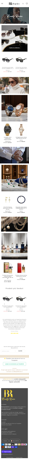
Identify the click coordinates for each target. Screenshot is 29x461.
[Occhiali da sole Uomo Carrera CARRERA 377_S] (8, 60)
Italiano (5, 440)
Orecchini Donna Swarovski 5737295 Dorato (7, 208)
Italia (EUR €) (15, 440)
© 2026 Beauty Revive (7, 454)
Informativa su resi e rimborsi (8, 434)
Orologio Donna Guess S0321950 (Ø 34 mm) (21, 138)
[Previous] (4, 304)
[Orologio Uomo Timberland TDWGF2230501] (8, 130)
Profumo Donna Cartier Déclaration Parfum (21, 276)
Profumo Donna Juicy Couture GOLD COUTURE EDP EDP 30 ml (7, 277)
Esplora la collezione (14, 47)
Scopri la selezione (14, 187)
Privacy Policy (10, 457)
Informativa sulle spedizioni (8, 431)
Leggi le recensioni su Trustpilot (14, 363)
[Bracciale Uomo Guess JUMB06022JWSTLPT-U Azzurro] (21, 199)
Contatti (3, 422)
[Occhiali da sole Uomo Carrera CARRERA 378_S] (21, 60)
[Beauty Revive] (14, 3)
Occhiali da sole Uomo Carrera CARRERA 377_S (8, 68)
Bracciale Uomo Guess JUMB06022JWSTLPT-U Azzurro (21, 208)
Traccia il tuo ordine (6, 424)
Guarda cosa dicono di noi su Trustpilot (11, 423)
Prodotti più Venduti (14, 288)
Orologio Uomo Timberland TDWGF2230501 (8, 138)
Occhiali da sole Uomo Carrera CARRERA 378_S (21, 68)
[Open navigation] (2, 3)
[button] (27, 4)
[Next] (24, 304)
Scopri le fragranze (14, 255)
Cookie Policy (19, 457)
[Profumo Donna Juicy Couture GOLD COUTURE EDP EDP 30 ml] (8, 268)
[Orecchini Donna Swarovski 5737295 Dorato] (8, 199)
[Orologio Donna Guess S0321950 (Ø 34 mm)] (21, 130)
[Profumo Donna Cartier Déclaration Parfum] (21, 268)
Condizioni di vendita (6, 432)
